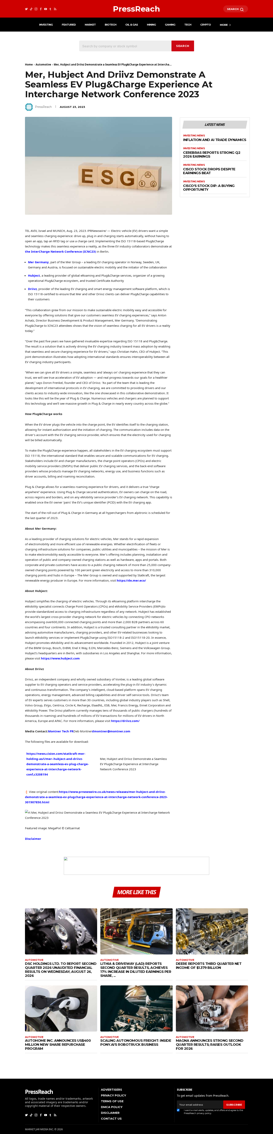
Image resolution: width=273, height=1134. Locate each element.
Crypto (205, 24)
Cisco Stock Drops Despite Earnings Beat (209, 171)
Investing (46, 24)
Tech (187, 24)
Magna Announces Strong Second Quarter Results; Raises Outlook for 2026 (209, 1045)
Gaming (170, 24)
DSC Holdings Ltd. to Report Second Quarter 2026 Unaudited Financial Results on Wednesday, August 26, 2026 (60, 970)
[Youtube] (45, 9)
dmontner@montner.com (111, 731)
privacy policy (204, 1113)
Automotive (43, 64)
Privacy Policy (113, 1095)
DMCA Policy (112, 1107)
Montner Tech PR (61, 731)
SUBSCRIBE (234, 1104)
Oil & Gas (131, 24)
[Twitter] (26, 9)
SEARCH (233, 9)
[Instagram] (36, 9)
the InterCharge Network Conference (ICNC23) (60, 251)
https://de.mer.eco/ (131, 580)
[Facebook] (40, 9)
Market (90, 24)
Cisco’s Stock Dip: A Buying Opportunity (209, 188)
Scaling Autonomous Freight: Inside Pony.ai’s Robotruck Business (135, 1043)
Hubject (34, 275)
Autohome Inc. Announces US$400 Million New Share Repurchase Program (58, 1045)
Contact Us (111, 1118)
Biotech (110, 24)
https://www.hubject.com (60, 658)
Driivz (32, 289)
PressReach (43, 107)
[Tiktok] (31, 9)
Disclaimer (33, 839)
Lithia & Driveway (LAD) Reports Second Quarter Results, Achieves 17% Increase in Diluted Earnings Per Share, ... (135, 970)
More (224, 24)
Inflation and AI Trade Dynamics (214, 140)
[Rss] (55, 9)
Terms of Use (112, 1101)
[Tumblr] (50, 9)
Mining (151, 24)
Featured (69, 24)
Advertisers (111, 1089)
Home (29, 64)
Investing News (194, 135)
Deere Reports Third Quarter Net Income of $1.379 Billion (209, 966)
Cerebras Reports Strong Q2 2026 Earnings (211, 155)
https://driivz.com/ (125, 721)
